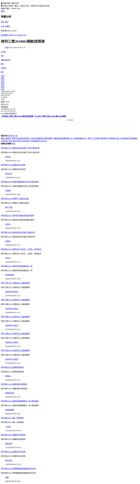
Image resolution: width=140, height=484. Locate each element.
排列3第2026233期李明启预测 (12, 367)
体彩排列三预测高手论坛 (110, 138)
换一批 (15, 136)
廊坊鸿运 (8, 444)
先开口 (7, 258)
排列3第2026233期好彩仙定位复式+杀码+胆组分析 (20, 148)
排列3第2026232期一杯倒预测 (12, 418)
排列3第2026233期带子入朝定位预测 (15, 199)
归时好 (7, 224)
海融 (7, 477)
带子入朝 (8, 207)
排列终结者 (9, 275)
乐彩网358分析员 (11, 325)
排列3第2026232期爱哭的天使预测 (14, 384)
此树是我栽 (9, 410)
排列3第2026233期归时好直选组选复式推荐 (17, 215)
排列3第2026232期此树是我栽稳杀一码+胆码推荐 (20, 401)
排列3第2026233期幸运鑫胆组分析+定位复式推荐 (20, 182)
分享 (2, 26)
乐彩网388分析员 (11, 309)
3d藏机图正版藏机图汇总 (62, 138)
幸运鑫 (7, 190)
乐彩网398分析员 (11, 292)
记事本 (7, 26)
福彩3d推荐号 (6, 138)
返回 (2, 11)
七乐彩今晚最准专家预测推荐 (41, 138)
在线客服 (4, 35)
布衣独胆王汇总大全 (39, 141)
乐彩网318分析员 (11, 359)
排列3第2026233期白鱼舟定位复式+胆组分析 (18, 232)
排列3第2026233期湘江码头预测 (13, 165)
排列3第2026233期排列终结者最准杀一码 (16, 266)
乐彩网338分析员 (11, 342)
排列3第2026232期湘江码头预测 (13, 452)
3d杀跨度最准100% (80, 138)
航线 (7, 47)
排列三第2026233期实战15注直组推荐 (15, 283)
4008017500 (12, 35)
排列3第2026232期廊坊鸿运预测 (13, 435)
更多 (2, 22)
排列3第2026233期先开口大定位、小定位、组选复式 (21, 249)
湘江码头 (8, 174)
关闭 (6, 22)
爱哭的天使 (9, 393)
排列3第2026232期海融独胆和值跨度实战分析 (18, 469)
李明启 (7, 376)
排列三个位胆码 (94, 138)
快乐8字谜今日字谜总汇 (21, 141)
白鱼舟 (7, 241)
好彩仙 (7, 157)
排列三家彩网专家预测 (20, 138)
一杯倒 (7, 427)
